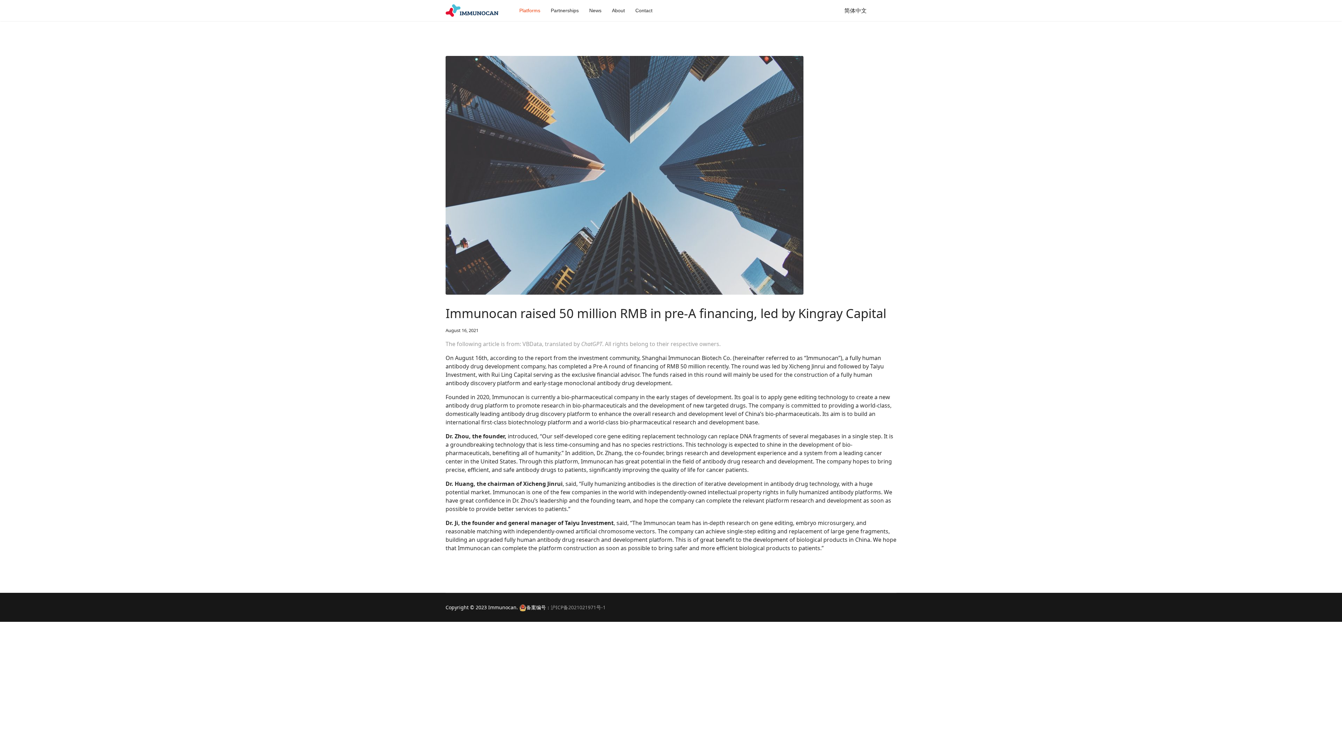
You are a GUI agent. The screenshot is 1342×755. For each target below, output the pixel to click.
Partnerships (565, 10)
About (618, 10)
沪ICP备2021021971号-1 (578, 607)
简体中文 (855, 10)
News (595, 10)
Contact (643, 10)
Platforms (529, 10)
